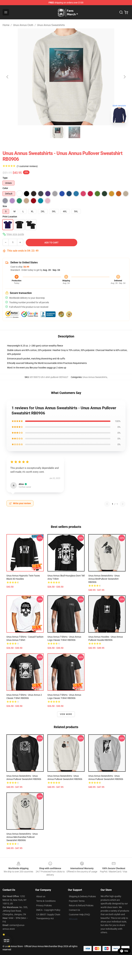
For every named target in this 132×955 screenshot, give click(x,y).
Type (5, 178)
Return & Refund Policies (81, 905)
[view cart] (126, 12)
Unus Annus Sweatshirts (51, 25)
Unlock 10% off (6, 940)
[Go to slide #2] (74, 132)
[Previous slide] (7, 76)
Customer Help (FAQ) (79, 914)
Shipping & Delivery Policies (82, 896)
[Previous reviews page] (107, 504)
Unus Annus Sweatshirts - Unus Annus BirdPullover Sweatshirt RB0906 (104, 578)
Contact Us (74, 910)
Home (6, 25)
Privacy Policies (44, 905)
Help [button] (126, 951)
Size (5, 206)
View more (66, 714)
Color (5, 188)
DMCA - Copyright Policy (48, 910)
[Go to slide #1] (57, 132)
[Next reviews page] (123, 504)
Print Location (10, 216)
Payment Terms (77, 901)
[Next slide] (124, 76)
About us (40, 896)
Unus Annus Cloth (23, 25)
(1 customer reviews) (27, 166)
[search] (121, 12)
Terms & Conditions (46, 901)
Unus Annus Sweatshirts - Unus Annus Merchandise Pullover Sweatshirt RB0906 (22, 837)
